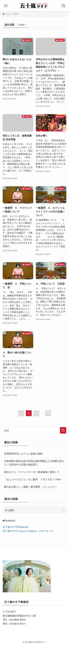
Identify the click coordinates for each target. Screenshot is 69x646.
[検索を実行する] (63, 430)
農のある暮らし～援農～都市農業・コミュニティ (30, 486)
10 (48, 413)
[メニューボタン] (5, 5)
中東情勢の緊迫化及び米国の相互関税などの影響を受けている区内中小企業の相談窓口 (34, 462)
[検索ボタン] (63, 5)
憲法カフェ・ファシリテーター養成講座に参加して (31, 471)
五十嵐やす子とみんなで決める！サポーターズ (28, 530)
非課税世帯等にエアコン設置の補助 (23, 453)
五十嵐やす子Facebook (15, 526)
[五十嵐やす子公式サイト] (34, 5)
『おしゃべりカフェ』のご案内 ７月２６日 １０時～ (33, 479)
